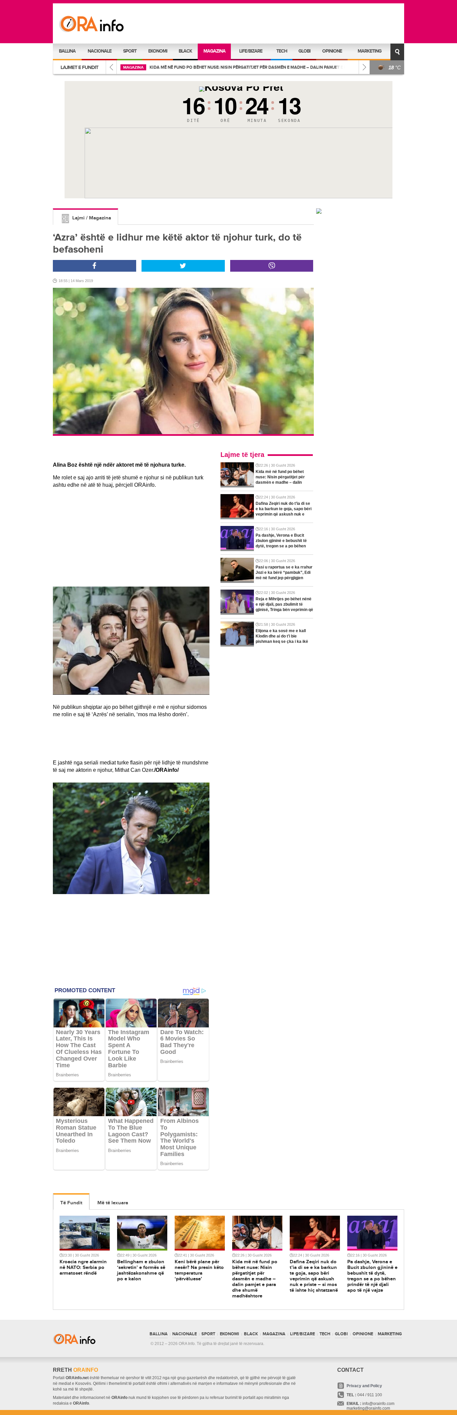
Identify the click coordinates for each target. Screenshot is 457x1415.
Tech (281, 51)
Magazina (214, 51)
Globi (304, 51)
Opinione (332, 51)
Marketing (369, 51)
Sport (129, 51)
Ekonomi (157, 51)
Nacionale (99, 51)
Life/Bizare (250, 51)
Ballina (67, 51)
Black (185, 51)
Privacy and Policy (364, 1386)
